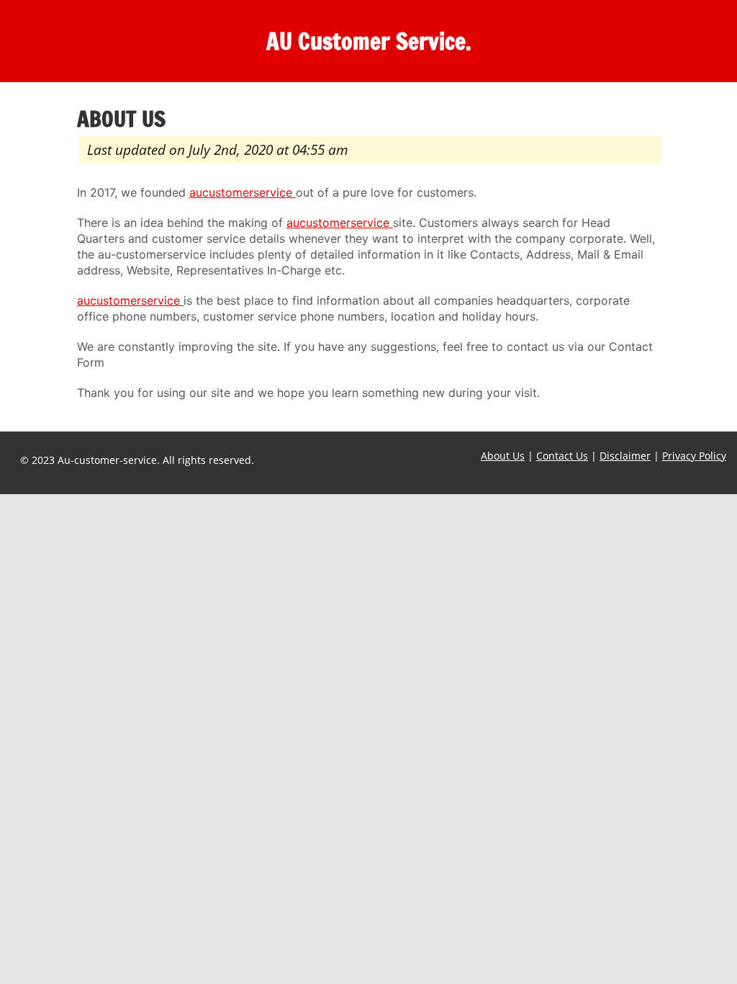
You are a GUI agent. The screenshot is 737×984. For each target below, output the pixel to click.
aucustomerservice (242, 192)
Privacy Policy (694, 455)
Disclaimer (625, 455)
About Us (503, 455)
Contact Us (562, 455)
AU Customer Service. (368, 41)
